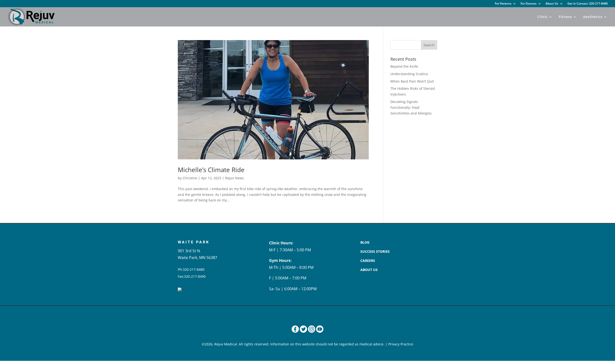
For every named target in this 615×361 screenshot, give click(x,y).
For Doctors (528, 4)
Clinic (542, 17)
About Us (552, 4)
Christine (190, 178)
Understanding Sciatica (409, 74)
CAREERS (367, 260)
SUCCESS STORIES (375, 251)
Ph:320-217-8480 (191, 269)
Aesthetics (593, 17)
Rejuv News (234, 178)
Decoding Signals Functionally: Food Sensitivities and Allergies (411, 107)
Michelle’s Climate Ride (211, 169)
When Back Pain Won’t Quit (412, 81)
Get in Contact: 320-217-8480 (587, 4)
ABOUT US (369, 269)
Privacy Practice (400, 344)
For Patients (503, 4)
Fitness (565, 17)
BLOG (364, 242)
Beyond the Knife (404, 66)
